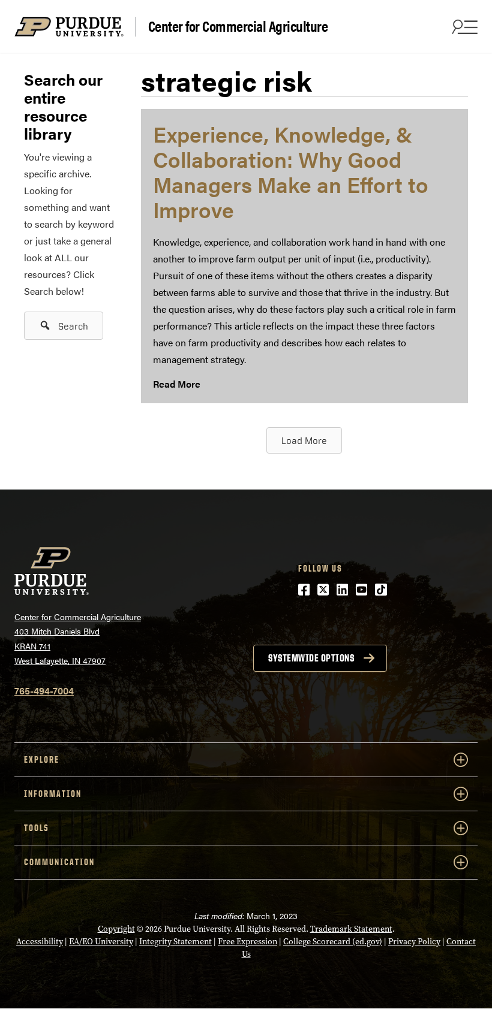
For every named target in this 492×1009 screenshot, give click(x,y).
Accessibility (39, 941)
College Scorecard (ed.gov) (332, 941)
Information (53, 793)
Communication (59, 862)
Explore (41, 759)
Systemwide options (311, 658)
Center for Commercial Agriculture (238, 26)
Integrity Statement (175, 941)
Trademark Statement (351, 929)
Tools (36, 827)
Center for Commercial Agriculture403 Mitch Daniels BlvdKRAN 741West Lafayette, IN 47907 (77, 639)
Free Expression (247, 941)
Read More (176, 384)
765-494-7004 (44, 690)
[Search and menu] (463, 26)
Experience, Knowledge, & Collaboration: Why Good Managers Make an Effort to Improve (290, 171)
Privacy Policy (414, 941)
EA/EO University (101, 941)
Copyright (116, 929)
